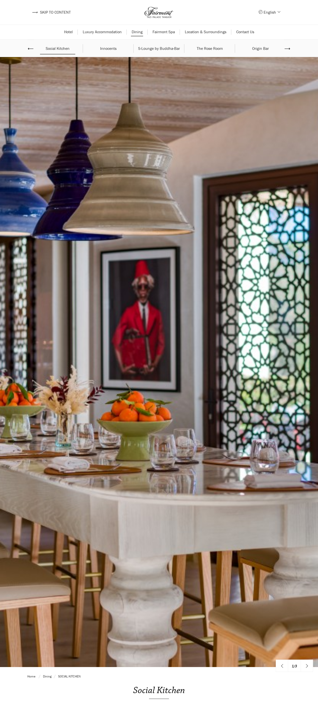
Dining (137, 31)
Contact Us (245, 31)
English (270, 12)
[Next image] (307, 666)
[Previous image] (282, 666)
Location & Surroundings (205, 31)
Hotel (68, 31)
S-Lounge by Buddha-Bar (159, 48)
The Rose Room (210, 48)
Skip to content (51, 12)
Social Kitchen (58, 48)
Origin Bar (260, 48)
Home (31, 676)
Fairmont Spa (164, 31)
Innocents (108, 48)
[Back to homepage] (159, 12)
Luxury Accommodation (102, 31)
